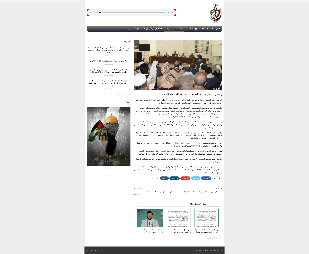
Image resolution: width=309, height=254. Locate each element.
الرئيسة (215, 29)
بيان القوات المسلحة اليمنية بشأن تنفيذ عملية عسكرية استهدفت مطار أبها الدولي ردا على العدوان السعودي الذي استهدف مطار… (109, 83)
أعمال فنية (155, 29)
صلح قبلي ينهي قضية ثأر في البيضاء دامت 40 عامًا (203, 192)
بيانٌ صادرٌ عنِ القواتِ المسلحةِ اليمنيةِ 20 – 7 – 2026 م (108, 61)
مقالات (203, 29)
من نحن (127, 29)
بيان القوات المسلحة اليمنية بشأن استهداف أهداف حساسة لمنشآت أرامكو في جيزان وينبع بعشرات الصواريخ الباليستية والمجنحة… (108, 50)
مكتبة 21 (190, 29)
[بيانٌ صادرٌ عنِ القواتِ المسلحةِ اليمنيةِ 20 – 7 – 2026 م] (178, 218)
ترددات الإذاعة (139, 29)
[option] (108, 136)
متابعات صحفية (173, 29)
